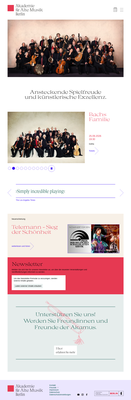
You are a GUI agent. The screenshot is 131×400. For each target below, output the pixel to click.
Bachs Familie (99, 116)
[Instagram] (82, 394)
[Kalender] (115, 9)
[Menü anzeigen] (122, 10)
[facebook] (86, 394)
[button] (9, 168)
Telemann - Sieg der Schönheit (35, 229)
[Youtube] (78, 394)
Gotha (91, 144)
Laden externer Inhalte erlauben (28, 286)
